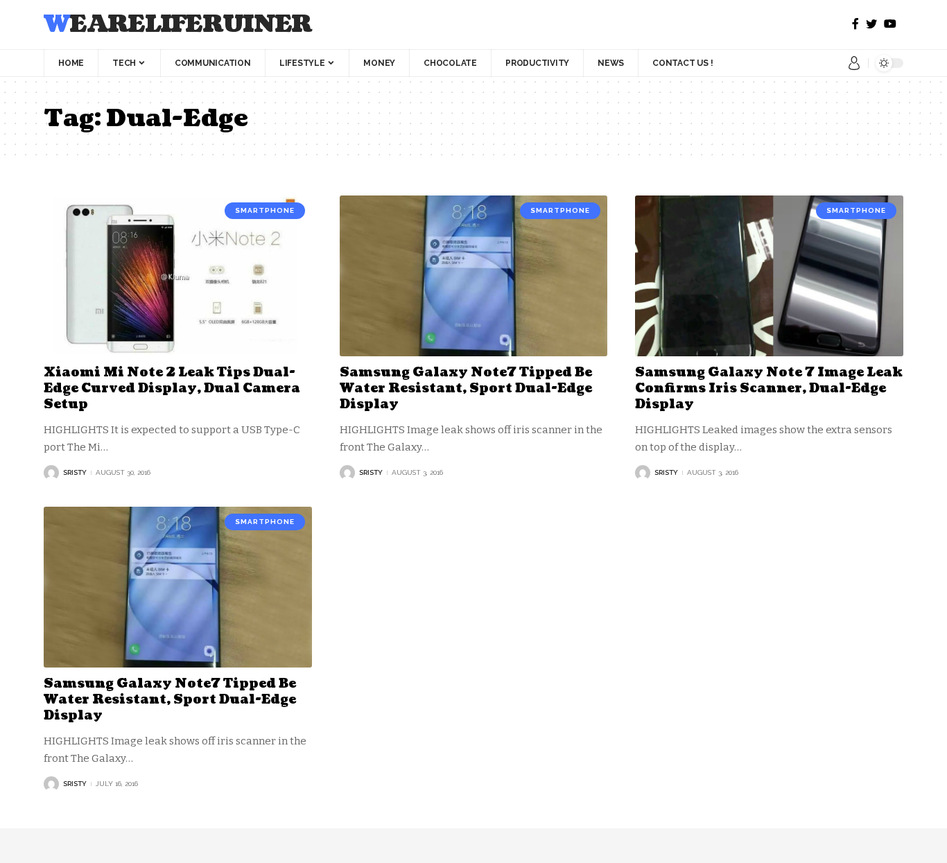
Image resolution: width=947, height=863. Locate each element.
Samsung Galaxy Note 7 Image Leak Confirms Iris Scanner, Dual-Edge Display (769, 389)
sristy (75, 472)
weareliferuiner (178, 24)
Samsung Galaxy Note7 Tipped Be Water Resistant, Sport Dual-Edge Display (466, 389)
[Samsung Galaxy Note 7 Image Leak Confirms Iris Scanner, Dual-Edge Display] (769, 275)
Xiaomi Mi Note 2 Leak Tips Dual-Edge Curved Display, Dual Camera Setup (172, 389)
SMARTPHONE (265, 210)
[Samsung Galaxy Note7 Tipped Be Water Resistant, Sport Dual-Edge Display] (474, 275)
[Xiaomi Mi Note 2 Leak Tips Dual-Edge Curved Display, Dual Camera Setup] (178, 275)
